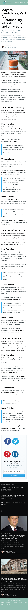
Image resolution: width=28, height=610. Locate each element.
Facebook (15, 602)
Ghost (25, 602)
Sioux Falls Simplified (12, 600)
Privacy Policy (3, 603)
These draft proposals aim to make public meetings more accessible (13, 495)
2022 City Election (6, 7)
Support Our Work (20, 2)
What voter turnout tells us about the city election (13, 503)
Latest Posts (8, 603)
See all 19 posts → (7, 511)
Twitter (20, 602)
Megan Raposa (8, 45)
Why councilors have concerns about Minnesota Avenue (12, 488)
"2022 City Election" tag (14, 76)
